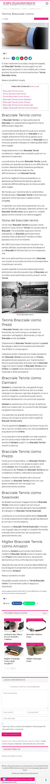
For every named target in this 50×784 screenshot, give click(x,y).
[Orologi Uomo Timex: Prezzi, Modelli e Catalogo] (14, 625)
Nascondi (34, 86)
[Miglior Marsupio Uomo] (36, 649)
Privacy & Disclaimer (31, 773)
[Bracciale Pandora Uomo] (36, 625)
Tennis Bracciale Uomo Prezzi (16, 96)
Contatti (21, 773)
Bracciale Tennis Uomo (13, 91)
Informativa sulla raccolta (9, 782)
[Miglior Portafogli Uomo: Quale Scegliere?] (14, 649)
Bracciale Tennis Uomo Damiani (17, 99)
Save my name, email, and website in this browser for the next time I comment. (23, 727)
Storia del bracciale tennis (14, 94)
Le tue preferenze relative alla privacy (20, 779)
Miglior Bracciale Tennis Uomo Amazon (20, 108)
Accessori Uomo (41, 18)
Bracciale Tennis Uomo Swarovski (18, 105)
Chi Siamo (15, 773)
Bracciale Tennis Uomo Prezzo (16, 102)
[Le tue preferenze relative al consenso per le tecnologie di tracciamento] (46, 780)
